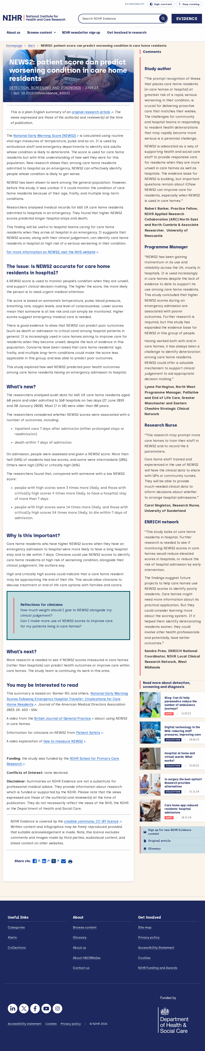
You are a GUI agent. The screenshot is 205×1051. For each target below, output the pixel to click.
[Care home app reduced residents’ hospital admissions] (150, 811)
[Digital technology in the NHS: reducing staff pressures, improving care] (150, 733)
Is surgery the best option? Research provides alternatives (183, 783)
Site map (145, 927)
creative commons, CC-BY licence (91, 821)
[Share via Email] (63, 861)
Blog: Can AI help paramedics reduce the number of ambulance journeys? (181, 703)
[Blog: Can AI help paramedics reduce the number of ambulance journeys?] (150, 705)
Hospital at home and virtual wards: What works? (180, 757)
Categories (16, 927)
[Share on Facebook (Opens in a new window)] (36, 861)
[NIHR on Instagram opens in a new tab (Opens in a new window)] (57, 1008)
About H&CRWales (86, 958)
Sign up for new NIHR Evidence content (169, 831)
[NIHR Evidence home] (34, 18)
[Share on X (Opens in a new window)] (55, 861)
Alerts (12, 937)
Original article (159, 841)
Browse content (39, 32)
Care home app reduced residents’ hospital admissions (181, 809)
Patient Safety (88, 733)
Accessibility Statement (156, 947)
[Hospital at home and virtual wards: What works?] (150, 759)
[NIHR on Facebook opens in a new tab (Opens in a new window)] (35, 1008)
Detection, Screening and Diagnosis (45, 88)
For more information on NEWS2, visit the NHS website (51, 252)
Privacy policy (149, 937)
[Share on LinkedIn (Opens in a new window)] (45, 861)
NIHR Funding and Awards (157, 968)
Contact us (81, 968)
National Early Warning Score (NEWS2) (44, 136)
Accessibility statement (24, 1024)
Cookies (144, 958)
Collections (17, 947)
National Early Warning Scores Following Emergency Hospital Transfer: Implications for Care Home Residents (67, 698)
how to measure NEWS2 (63, 741)
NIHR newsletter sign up (81, 32)
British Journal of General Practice (62, 718)
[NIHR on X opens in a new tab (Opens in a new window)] (24, 1008)
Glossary (154, 848)
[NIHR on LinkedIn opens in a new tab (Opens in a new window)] (12, 1008)
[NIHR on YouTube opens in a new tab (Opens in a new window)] (46, 1008)
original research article (91, 112)
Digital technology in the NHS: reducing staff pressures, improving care (183, 731)
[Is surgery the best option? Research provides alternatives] (150, 785)
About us (13, 32)
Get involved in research (126, 32)
